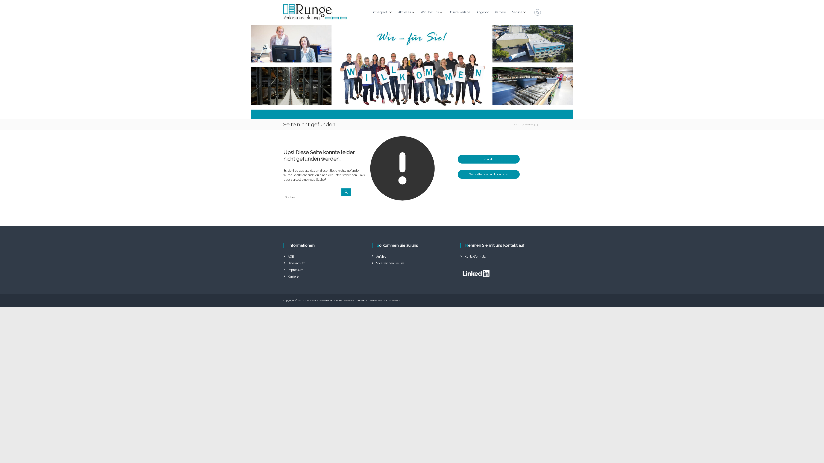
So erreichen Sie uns (390, 263)
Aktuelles (404, 12)
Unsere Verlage (459, 12)
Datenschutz (296, 263)
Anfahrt (381, 256)
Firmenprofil (379, 12)
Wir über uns (430, 12)
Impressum (295, 270)
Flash (347, 300)
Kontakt (489, 159)
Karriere (500, 12)
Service (517, 12)
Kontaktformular (476, 256)
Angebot (483, 12)
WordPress (394, 300)
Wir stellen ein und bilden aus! (488, 174)
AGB (291, 256)
